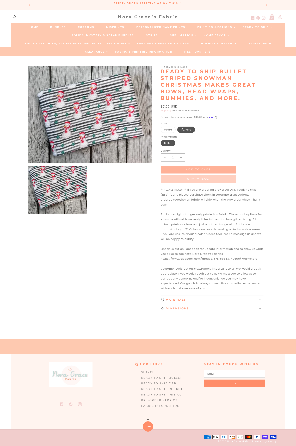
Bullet (168, 143)
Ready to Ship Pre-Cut (162, 394)
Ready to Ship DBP (158, 383)
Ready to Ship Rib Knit (162, 389)
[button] (14, 17)
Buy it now (198, 179)
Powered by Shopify (264, 441)
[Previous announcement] (29, 5)
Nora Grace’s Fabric (239, 441)
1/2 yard (186, 129)
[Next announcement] (266, 5)
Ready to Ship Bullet (161, 377)
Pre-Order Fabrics (159, 400)
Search (148, 372)
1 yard (170, 130)
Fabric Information (160, 405)
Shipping (166, 110)
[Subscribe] (234, 383)
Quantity (165, 150)
